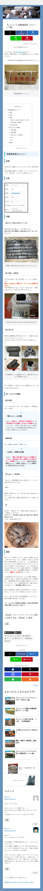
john (5, 797)
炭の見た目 (14, 125)
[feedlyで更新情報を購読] (12, 679)
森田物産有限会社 (15, 193)
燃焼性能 (13, 132)
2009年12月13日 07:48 (10, 799)
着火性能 (13, 130)
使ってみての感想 (15, 127)
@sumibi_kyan (21, 52)
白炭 (20, 636)
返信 (35, 824)
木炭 (7, 636)
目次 (16, 106)
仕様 (11, 115)
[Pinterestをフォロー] (30, 674)
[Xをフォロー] (30, 669)
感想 (11, 142)
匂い (12, 137)
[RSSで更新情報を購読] (30, 679)
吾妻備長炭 (27, 636)
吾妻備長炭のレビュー (14, 110)
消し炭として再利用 (17, 135)
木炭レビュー (10, 632)
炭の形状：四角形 (16, 122)
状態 (11, 117)
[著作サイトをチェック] (12, 669)
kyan (5, 828)
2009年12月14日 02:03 (10, 830)
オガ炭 (19, 632)
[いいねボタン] (6, 623)
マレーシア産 (10, 638)
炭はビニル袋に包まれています (20, 120)
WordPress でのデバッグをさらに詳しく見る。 (19, 882)
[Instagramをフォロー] (12, 674)
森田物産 (29, 638)
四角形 (8, 641)
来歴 (11, 112)
